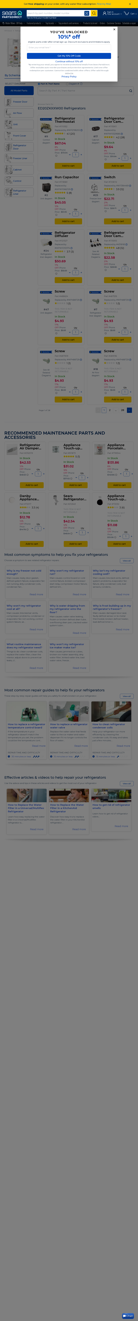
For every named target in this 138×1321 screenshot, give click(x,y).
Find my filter (104, 4)
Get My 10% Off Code (69, 56)
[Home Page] (13, 14)
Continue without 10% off (69, 61)
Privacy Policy (69, 76)
